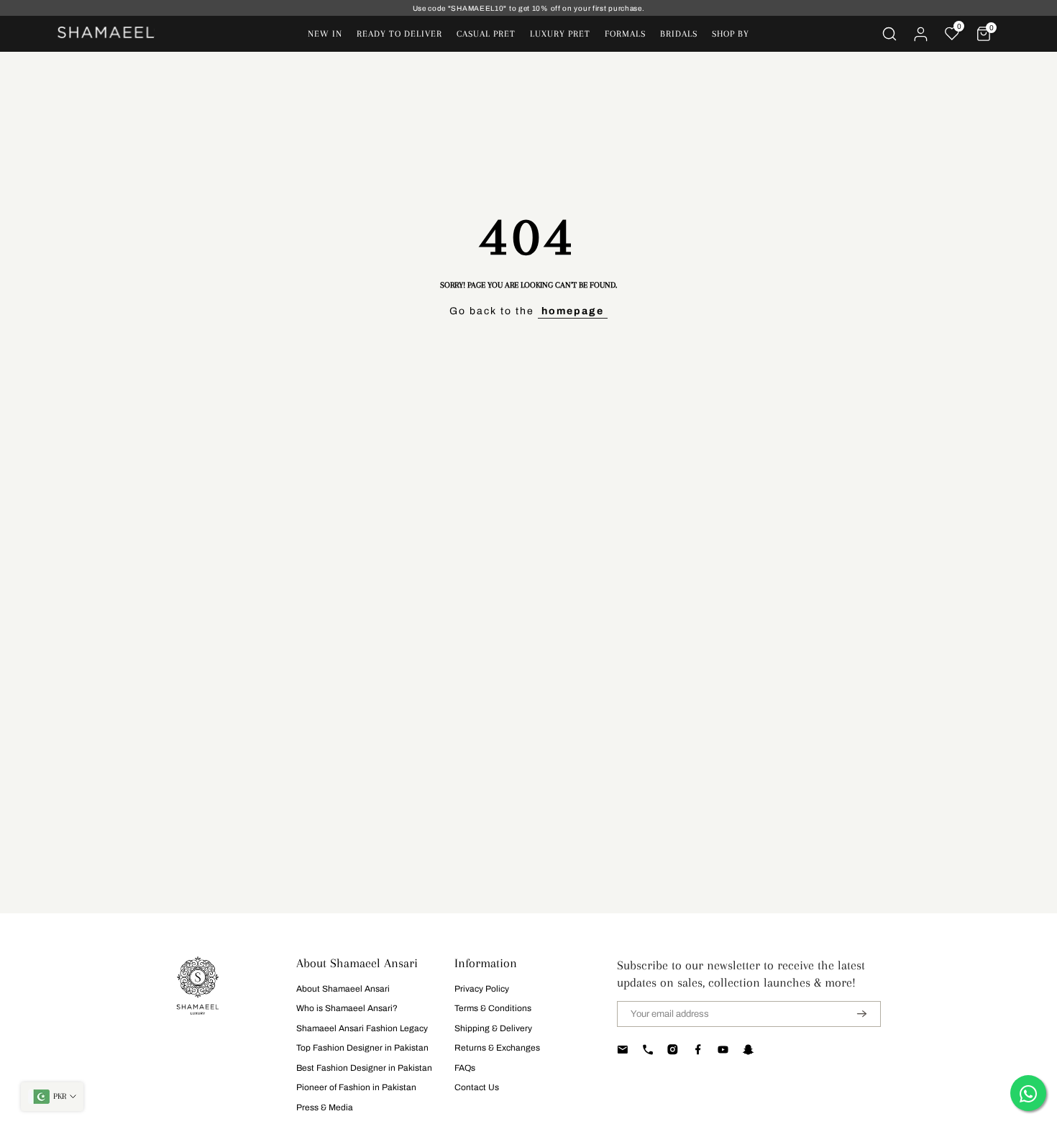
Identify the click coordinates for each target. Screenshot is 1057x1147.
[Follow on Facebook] (697, 1050)
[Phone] (647, 1050)
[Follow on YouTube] (723, 1050)
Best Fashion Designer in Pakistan (364, 1068)
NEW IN (325, 34)
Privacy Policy (481, 989)
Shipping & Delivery (493, 1028)
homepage (572, 311)
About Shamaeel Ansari (343, 989)
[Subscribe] (852, 1014)
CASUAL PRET (486, 34)
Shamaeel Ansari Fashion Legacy (362, 1028)
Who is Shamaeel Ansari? (347, 1008)
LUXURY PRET (560, 34)
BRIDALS (678, 34)
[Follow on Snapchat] (748, 1050)
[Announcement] (528, 8)
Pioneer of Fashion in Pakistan (356, 1087)
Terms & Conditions (492, 1008)
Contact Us (476, 1087)
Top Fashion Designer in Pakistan (362, 1048)
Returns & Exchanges (497, 1048)
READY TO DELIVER (399, 34)
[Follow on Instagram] (672, 1050)
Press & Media (324, 1107)
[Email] (622, 1050)
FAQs (464, 1068)
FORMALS (625, 34)
